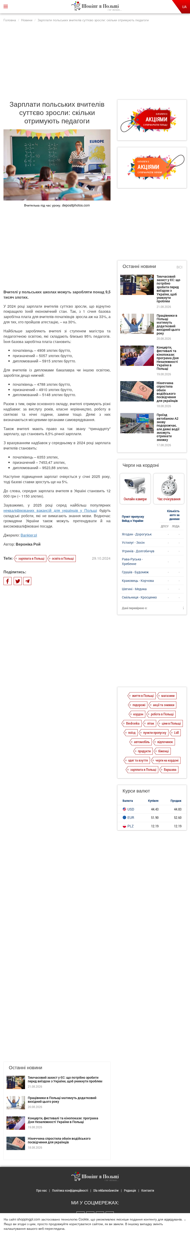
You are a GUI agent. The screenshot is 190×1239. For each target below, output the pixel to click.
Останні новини (139, 266)
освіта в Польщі (63, 558)
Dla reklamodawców (106, 1190)
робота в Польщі (162, 714)
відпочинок (165, 741)
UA (184, 6)
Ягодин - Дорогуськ (137, 534)
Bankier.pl (29, 535)
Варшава (170, 769)
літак (150, 723)
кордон (138, 714)
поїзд (132, 732)
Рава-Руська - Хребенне (132, 561)
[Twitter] (18, 581)
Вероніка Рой (28, 544)
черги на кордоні (166, 760)
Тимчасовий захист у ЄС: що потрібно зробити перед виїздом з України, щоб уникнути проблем (65, 1079)
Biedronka (132, 723)
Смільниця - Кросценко (139, 597)
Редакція (130, 1190)
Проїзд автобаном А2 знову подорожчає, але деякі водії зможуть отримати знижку (168, 427)
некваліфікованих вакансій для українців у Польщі (50, 510)
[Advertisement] (95, 58)
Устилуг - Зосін (133, 542)
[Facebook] (7, 581)
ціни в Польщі (171, 723)
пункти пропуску (154, 732)
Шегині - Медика (134, 589)
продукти (144, 751)
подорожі (139, 704)
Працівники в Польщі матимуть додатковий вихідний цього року (62, 1099)
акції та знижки (163, 704)
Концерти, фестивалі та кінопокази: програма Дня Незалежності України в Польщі (63, 1120)
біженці (163, 751)
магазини (167, 695)
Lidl (176, 732)
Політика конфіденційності (70, 1190)
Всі (179, 266)
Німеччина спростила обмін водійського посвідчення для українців (59, 1140)
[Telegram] (27, 581)
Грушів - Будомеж (135, 572)
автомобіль (142, 741)
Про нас (41, 1190)
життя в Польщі (143, 695)
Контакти (147, 1190)
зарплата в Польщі (31, 558)
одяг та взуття (138, 760)
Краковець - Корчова (138, 580)
